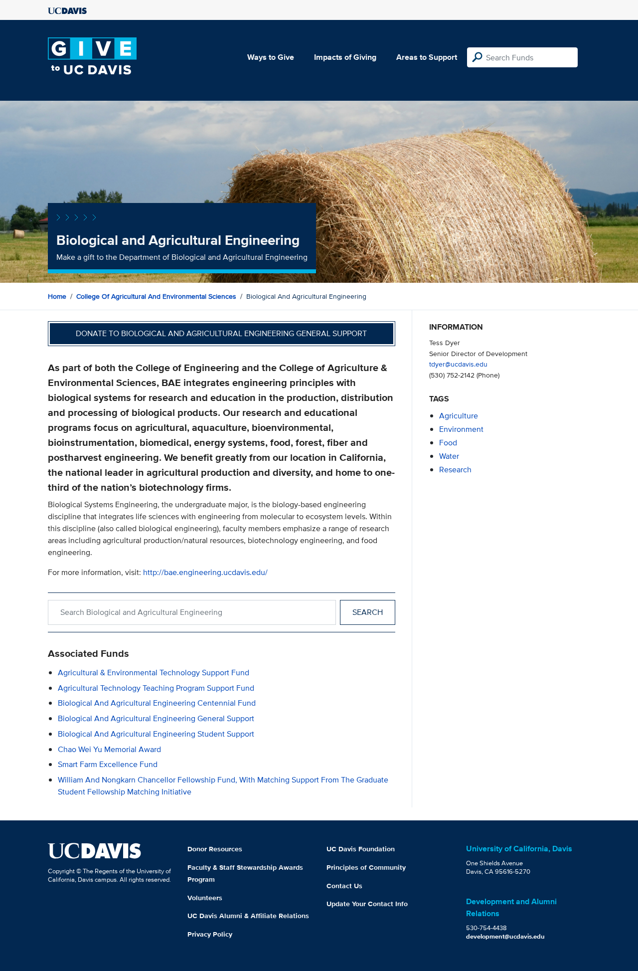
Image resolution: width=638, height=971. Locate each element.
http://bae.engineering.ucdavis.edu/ (205, 572)
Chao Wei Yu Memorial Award (109, 749)
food (448, 442)
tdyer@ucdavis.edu (458, 364)
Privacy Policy (209, 934)
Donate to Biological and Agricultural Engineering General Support (221, 333)
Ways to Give (270, 57)
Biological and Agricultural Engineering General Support (156, 718)
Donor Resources (214, 849)
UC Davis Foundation (360, 849)
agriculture (458, 415)
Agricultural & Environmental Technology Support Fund (153, 672)
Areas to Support (426, 57)
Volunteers (204, 898)
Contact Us (344, 886)
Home (57, 296)
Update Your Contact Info (367, 904)
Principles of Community (366, 867)
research (455, 469)
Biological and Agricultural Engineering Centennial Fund (157, 703)
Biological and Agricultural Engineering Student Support (156, 734)
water (449, 456)
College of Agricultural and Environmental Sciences (156, 296)
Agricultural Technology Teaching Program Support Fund (156, 688)
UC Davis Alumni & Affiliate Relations (248, 916)
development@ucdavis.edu (505, 936)
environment (461, 429)
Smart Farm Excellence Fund (108, 764)
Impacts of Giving (345, 57)
